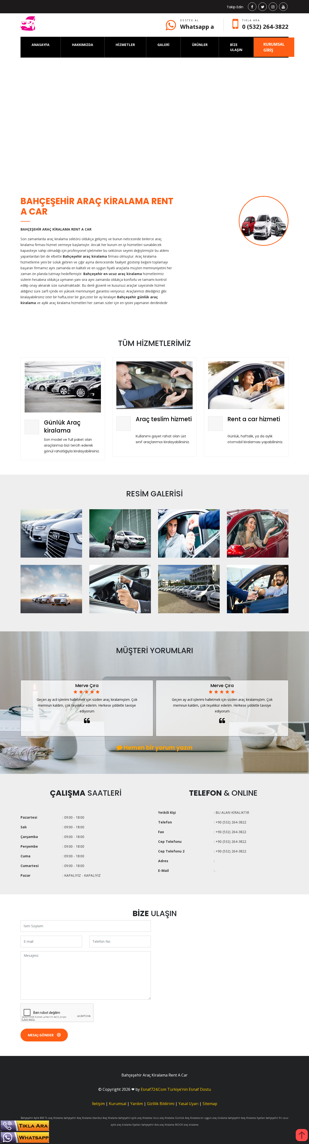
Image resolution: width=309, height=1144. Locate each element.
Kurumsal (117, 1103)
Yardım (136, 1103)
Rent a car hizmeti (253, 419)
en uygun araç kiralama (214, 1118)
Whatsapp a (197, 26)
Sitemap (210, 1103)
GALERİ (163, 44)
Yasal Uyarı (188, 1103)
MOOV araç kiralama (186, 1124)
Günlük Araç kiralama (62, 427)
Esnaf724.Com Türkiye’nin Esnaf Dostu (176, 1089)
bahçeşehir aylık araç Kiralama (135, 1118)
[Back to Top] (302, 1135)
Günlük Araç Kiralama (187, 1118)
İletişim (98, 1103)
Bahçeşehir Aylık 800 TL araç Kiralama (42, 1118)
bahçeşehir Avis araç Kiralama (157, 1124)
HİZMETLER (125, 44)
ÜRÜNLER (200, 44)
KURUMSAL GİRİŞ (274, 47)
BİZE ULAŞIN (236, 47)
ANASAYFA (40, 44)
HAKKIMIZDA (82, 44)
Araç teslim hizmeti (164, 419)
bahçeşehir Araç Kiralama (78, 1118)
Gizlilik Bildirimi (160, 1103)
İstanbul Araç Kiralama (105, 1118)
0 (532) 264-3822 (265, 26)
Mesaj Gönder (41, 1035)
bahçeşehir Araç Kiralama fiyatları (246, 1118)
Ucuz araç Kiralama (163, 1118)
